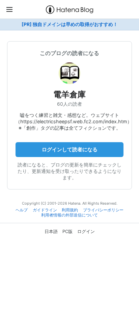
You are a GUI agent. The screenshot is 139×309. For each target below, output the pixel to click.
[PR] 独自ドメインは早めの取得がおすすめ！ (70, 24)
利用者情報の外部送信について (69, 215)
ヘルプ (22, 210)
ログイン (86, 231)
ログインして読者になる (70, 149)
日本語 (51, 231)
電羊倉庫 (69, 94)
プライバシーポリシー (103, 210)
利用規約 (70, 210)
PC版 (67, 231)
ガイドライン (45, 210)
